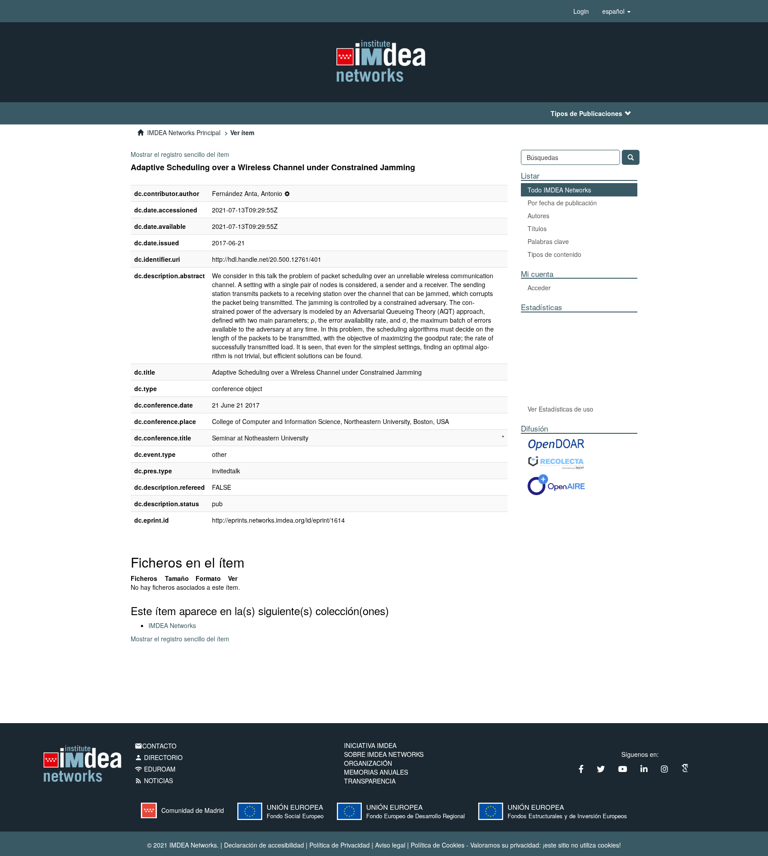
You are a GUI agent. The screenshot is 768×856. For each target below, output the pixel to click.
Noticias (154, 780)
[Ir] (631, 157)
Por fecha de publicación (562, 202)
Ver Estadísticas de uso (560, 408)
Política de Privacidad (339, 844)
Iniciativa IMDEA (370, 745)
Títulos (537, 228)
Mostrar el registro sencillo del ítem (180, 154)
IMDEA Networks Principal (183, 132)
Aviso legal (390, 844)
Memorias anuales (376, 772)
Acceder (539, 287)
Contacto (155, 745)
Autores (538, 215)
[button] (616, 11)
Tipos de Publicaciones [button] (586, 113)
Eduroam (155, 768)
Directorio (159, 757)
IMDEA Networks (172, 625)
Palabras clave (548, 241)
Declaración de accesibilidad (264, 844)
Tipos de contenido (554, 254)
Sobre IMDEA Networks (384, 754)
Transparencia (370, 780)
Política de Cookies (437, 844)
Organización (368, 763)
